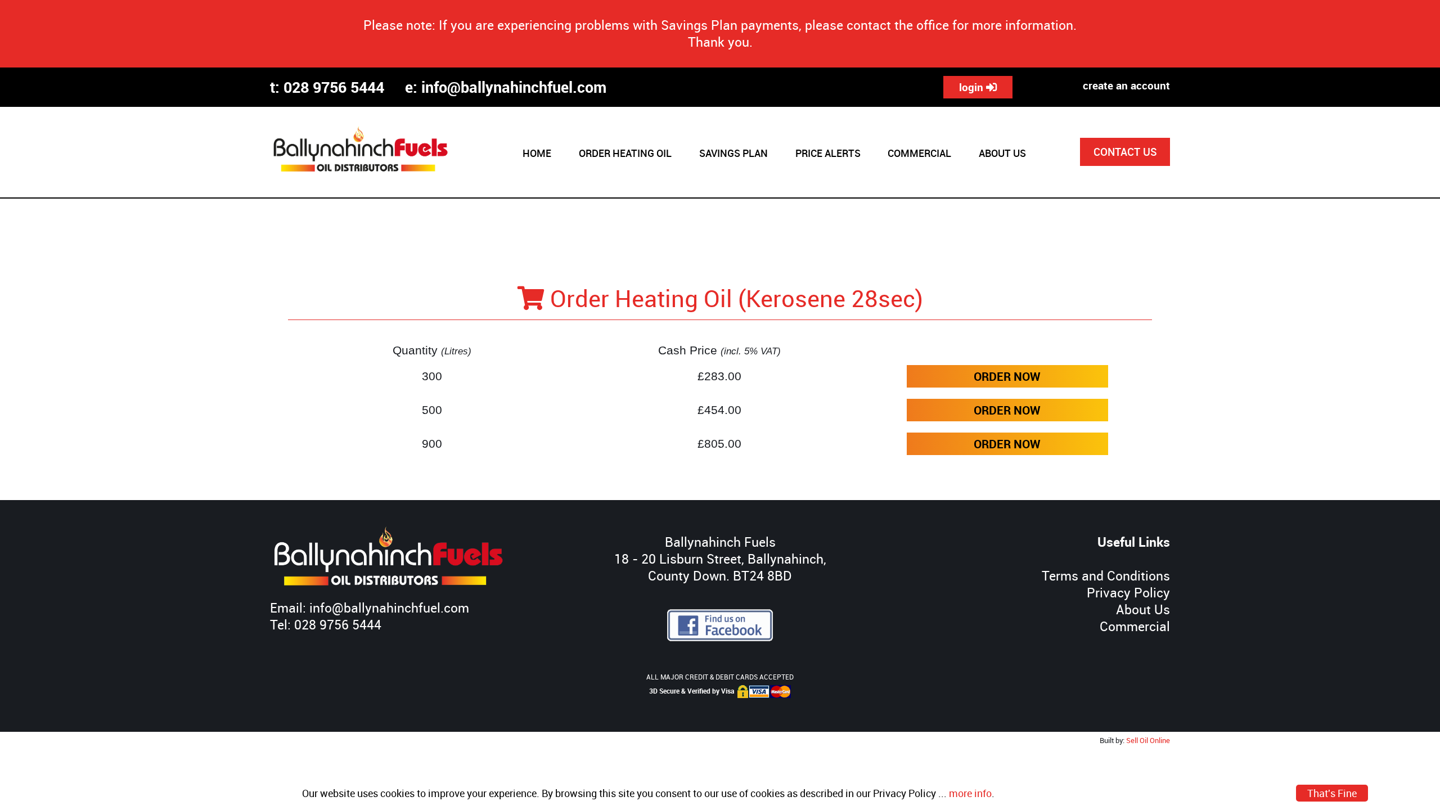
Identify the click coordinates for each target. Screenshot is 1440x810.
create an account (1126, 85)
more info (970, 793)
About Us (1143, 609)
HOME (537, 153)
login (972, 87)
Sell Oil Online (1148, 740)
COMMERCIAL (919, 153)
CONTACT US (1125, 152)
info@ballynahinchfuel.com (513, 86)
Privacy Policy (1128, 592)
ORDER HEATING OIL (625, 153)
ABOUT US (1002, 153)
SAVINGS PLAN (733, 153)
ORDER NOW (1007, 376)
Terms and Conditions (1106, 575)
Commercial (1135, 626)
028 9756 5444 (334, 86)
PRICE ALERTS (828, 153)
